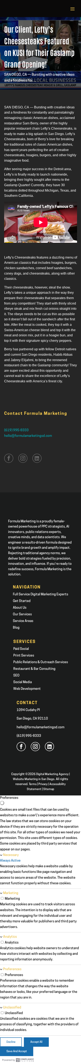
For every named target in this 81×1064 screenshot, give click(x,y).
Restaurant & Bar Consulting (34, 669)
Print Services (23, 655)
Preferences (12, 969)
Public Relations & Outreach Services (40, 662)
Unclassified (12, 1007)
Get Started (22, 601)
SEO (16, 675)
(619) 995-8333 (16, 430)
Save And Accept (16, 1051)
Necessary (11, 855)
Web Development (27, 689)
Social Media (22, 682)
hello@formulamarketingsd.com (28, 436)
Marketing (10, 893)
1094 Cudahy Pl (28, 710)
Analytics (10, 937)
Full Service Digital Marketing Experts (40, 594)
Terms (33, 784)
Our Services (22, 614)
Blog (16, 627)
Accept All (36, 1042)
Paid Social (21, 649)
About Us (19, 607)
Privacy (43, 784)
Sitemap (48, 789)
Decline (10, 1042)
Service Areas (23, 621)
